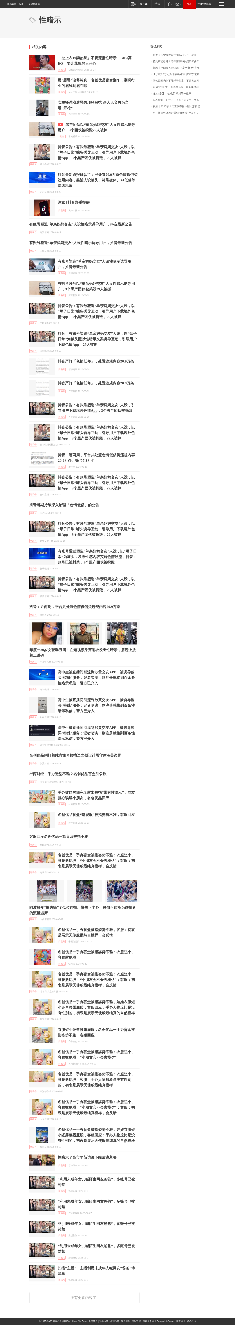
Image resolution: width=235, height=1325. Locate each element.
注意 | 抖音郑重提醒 (74, 202)
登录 (189, 4)
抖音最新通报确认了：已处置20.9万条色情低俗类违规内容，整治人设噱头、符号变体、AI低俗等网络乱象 (98, 180)
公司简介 (93, 1321)
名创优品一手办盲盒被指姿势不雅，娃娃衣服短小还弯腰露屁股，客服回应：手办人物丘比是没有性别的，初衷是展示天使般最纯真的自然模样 (96, 1007)
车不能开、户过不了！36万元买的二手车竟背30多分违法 (179, 100)
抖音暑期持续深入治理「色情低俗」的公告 (64, 505)
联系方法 (104, 1321)
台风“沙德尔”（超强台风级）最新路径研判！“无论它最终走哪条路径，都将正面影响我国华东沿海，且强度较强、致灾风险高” (179, 87)
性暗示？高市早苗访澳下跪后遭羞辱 (87, 1157)
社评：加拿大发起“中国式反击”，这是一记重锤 (179, 55)
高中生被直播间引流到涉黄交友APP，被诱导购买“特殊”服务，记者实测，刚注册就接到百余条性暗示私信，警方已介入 (96, 677)
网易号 (61, 70)
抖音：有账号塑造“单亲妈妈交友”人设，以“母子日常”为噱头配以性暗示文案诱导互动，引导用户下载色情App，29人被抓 (97, 338)
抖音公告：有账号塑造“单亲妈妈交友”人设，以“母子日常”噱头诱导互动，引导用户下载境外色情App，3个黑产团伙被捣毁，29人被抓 (96, 152)
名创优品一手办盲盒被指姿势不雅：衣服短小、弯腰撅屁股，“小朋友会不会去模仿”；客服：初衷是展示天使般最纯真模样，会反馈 (96, 860)
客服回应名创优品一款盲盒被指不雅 (58, 836)
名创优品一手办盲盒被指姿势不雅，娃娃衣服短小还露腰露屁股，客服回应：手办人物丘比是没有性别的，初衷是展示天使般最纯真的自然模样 (96, 1135)
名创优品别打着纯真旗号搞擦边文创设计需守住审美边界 (75, 755)
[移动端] (133, 4)
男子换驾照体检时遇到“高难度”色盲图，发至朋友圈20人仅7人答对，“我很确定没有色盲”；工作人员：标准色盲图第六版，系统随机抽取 (179, 113)
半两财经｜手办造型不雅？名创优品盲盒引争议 (67, 774)
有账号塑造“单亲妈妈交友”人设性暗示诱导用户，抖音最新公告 (80, 224)
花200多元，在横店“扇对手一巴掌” (172, 93)
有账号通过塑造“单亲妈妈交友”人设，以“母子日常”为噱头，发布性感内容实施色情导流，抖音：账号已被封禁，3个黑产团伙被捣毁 (97, 556)
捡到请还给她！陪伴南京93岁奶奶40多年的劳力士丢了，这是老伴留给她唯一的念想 (179, 61)
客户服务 (125, 1321)
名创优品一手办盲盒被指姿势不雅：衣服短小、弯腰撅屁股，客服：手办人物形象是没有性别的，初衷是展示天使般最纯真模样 (96, 1079)
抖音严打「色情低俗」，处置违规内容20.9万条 (96, 361)
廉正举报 (180, 1321)
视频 (61, 136)
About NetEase (79, 1321)
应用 (21, 4)
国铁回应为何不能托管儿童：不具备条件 (176, 80)
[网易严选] (157, 4)
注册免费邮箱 (204, 4)
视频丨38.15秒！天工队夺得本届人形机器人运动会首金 (179, 106)
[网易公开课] (144, 4)
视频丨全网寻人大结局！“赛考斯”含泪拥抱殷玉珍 (179, 68)
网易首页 (11, 4)
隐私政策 (136, 1321)
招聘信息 (114, 1321)
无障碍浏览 (34, 4)
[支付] (169, 4)
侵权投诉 (191, 1321)
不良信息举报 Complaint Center (158, 1321)
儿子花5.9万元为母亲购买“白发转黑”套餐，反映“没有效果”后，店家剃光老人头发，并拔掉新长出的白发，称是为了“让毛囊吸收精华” (179, 74)
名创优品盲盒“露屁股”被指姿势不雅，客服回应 (96, 815)
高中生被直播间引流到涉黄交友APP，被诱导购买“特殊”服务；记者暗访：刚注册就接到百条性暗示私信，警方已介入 (96, 705)
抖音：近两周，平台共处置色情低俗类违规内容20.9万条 (74, 607)
